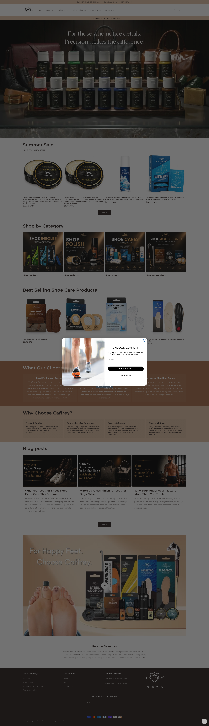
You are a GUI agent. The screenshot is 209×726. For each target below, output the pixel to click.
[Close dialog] (144, 340)
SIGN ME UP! (125, 369)
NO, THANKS (126, 375)
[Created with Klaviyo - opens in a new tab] (104, 387)
